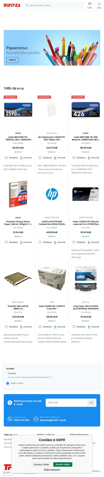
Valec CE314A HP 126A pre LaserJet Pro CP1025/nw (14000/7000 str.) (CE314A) (86, 222)
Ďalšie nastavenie (52, 469)
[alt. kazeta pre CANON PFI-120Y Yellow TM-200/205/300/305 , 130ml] (52, 109)
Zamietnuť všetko (41, 464)
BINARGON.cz (94, 471)
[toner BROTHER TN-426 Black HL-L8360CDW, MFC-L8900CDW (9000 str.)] (85, 109)
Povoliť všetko (63, 464)
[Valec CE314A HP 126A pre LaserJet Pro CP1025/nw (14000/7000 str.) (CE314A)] (85, 194)
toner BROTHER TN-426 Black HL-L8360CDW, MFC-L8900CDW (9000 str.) (86, 138)
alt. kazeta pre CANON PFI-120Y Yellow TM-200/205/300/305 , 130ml (52, 138)
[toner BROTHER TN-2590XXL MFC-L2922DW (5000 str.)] (18, 109)
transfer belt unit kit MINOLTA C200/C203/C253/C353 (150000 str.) (18, 307)
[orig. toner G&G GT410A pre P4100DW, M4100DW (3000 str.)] (85, 278)
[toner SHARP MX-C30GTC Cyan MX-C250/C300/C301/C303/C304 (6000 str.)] (52, 278)
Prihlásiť (91, 403)
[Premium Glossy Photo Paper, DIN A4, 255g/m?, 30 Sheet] (18, 194)
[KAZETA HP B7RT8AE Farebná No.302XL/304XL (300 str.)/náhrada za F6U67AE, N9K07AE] (52, 194)
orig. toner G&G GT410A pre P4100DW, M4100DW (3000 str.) (85, 307)
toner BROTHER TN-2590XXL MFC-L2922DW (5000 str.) (18, 138)
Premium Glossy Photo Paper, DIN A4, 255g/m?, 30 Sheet (18, 222)
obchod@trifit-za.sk (53, 420)
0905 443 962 (21, 420)
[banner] (11, 5)
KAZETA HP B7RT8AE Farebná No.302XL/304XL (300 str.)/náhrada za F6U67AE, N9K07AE (52, 222)
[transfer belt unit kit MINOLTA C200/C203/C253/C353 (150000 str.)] (18, 278)
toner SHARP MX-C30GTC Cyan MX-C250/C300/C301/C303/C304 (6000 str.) (52, 307)
